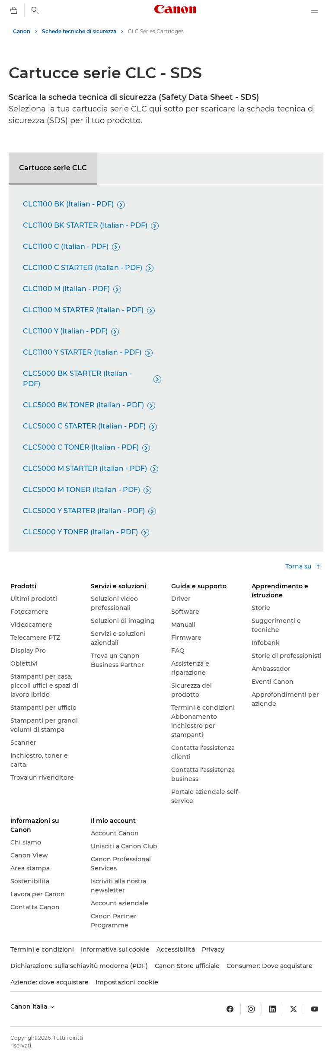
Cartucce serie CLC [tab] (53, 168)
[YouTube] (314, 1009)
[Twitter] (293, 1009)
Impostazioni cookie (127, 982)
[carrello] (14, 10)
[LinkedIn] (272, 1009)
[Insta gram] (251, 1009)
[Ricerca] (35, 10)
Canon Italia (29, 1006)
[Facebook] (230, 1009)
